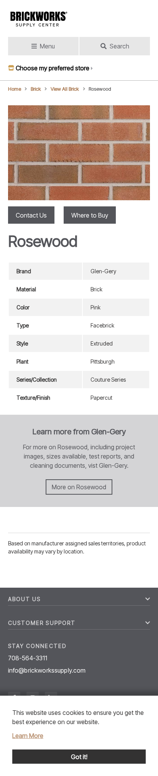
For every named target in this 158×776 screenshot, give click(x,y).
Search (119, 46)
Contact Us (31, 215)
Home (14, 89)
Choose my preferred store (52, 68)
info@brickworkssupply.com (47, 670)
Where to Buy (89, 215)
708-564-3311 (28, 658)
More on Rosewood (79, 487)
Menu (47, 46)
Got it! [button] (79, 757)
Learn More (27, 736)
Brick (36, 89)
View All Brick (65, 89)
